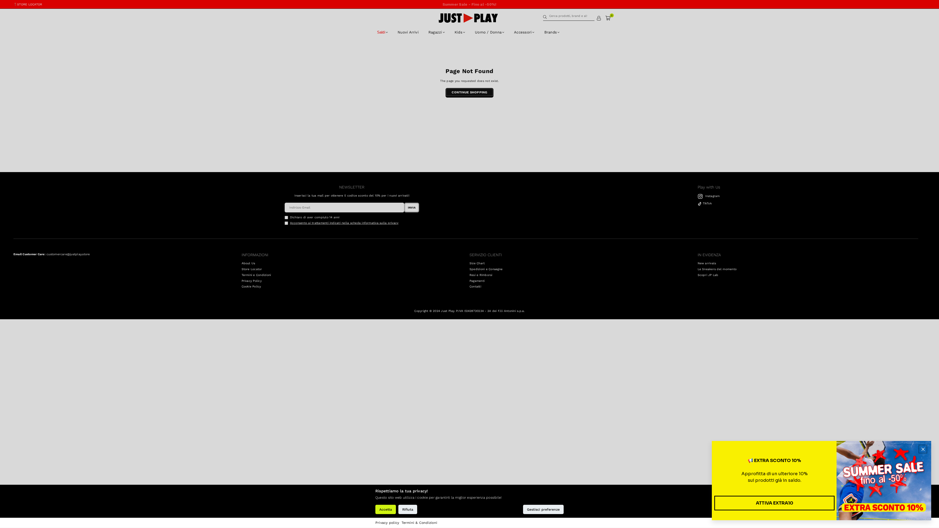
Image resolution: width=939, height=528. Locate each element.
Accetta (385, 509)
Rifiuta (407, 509)
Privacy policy (387, 523)
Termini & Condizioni (419, 523)
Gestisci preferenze (543, 509)
